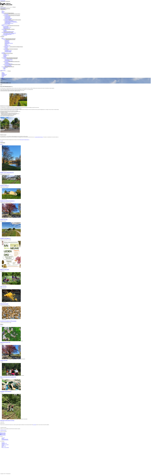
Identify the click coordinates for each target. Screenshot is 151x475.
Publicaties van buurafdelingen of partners (8, 31)
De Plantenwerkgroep (7, 16)
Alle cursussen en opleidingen (8, 59)
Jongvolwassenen (7, 42)
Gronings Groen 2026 (3, 219)
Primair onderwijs (7, 40)
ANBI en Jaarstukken (7, 22)
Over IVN (3, 66)
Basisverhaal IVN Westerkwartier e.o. (24, 139)
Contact (3, 76)
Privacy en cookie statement (5, 447)
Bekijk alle (1, 144)
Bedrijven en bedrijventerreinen (9, 43)
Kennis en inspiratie (5, 64)
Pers (2, 446)
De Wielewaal (5, 30)
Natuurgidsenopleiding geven (8, 63)
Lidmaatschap (6, 14)
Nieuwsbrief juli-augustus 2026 (5, 342)
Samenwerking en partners (6, 24)
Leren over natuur (4, 57)
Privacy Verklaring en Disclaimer (9, 23)
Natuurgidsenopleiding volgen (9, 60)
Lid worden (3, 70)
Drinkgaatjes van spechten (6, 28)
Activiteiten (3, 11)
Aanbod (1, 70)
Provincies (6, 48)
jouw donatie (34, 424)
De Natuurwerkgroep (7, 17)
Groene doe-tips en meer (8, 65)
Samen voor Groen (3, 286)
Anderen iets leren (5, 61)
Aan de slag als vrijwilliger (5, 444)
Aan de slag (3, 437)
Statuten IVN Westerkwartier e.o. (9, 20)
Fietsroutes (4, 56)
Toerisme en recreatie (7, 45)
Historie (3, 32)
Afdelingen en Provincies (6, 46)
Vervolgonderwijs (7, 41)
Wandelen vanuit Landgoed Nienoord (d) (7, 172)
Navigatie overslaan (2, 0)
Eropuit (3, 438)
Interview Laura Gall (4, 35)
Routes (3, 53)
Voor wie (4, 39)
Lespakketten (6, 62)
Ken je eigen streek (5, 26)
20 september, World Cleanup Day (5, 391)
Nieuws (3, 12)
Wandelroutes (5, 55)
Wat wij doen (3, 38)
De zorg (6, 44)
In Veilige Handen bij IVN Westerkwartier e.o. (11, 21)
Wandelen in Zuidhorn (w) (4, 185)
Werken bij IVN (5, 67)
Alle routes (4, 54)
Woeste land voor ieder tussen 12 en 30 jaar (7, 420)
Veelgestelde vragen (4, 74)
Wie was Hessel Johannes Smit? (7, 34)
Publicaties (3, 29)
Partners (4, 68)
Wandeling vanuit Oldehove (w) (5, 238)
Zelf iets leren (5, 58)
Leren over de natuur (4, 25)
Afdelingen (6, 47)
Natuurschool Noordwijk (8, 51)
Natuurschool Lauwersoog (8, 50)
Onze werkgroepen (5, 15)
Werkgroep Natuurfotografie (8, 18)
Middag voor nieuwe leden (4, 269)
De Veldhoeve (7, 49)
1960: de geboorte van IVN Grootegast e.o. (8, 33)
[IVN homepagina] (6, 5)
